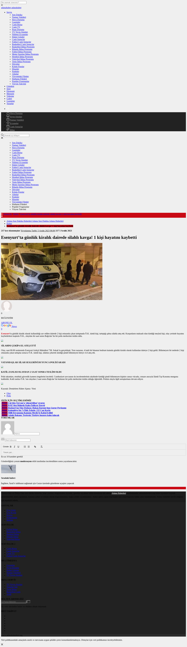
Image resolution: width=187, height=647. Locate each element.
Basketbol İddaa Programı (23, 47)
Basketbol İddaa (14, 532)
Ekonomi (11, 91)
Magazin (10, 93)
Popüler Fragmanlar (20, 81)
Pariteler (15, 71)
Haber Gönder (18, 37)
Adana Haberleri (119, 493)
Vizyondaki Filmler (20, 76)
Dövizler (16, 64)
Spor (9, 89)
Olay (9, 393)
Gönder (4, 447)
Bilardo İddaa (12, 537)
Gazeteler (16, 22)
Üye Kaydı (11, 512)
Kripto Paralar (18, 66)
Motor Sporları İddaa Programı (25, 54)
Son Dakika (17, 15)
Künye (9, 515)
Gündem (10, 86)
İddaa (12, 130)
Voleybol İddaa (13, 539)
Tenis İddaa (12, 589)
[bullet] (29, 446)
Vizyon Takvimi (19, 84)
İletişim (10, 520)
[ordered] (25, 446)
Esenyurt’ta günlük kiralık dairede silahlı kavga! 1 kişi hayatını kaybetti (51, 214)
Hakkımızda (12, 517)
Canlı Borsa (17, 24)
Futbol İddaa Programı (21, 52)
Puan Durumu (18, 29)
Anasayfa (7, 214)
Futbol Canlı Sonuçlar (21, 42)
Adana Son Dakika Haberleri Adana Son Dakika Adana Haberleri (35, 221)
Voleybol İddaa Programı (23, 59)
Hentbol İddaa (13, 534)
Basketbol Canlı (13, 592)
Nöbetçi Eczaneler (20, 34)
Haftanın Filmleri (19, 79)
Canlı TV (16, 27)
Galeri (9, 98)
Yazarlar (10, 103)
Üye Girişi (11, 510)
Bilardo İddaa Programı (22, 49)
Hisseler (15, 69)
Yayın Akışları (15, 117)
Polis (9, 396)
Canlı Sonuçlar (18, 39)
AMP (9, 594)
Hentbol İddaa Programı (22, 56)
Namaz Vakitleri (19, 17)
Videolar (10, 96)
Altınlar (15, 74)
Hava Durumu (18, 19)
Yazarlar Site (12, 587)
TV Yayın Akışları (20, 32)
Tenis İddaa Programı (21, 61)
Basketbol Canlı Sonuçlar (23, 44)
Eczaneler (13, 123)
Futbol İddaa (12, 529)
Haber (16, 214)
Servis (9, 12)
